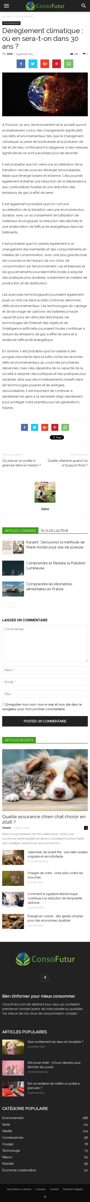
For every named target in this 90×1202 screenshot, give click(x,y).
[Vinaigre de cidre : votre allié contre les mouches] (13, 878)
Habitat (7, 1131)
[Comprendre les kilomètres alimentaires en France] (13, 589)
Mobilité (8, 1163)
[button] (84, 6)
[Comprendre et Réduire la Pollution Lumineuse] (13, 568)
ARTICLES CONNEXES (20, 531)
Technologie (11, 1150)
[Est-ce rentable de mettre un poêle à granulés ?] (13, 1088)
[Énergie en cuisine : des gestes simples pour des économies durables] (13, 921)
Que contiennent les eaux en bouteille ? (55, 1042)
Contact (54, 1189)
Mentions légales (73, 1189)
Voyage (7, 1144)
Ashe (9, 53)
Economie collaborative (19, 1170)
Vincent (6, 827)
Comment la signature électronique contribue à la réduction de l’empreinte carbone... (55, 898)
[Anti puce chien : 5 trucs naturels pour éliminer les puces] (13, 1068)
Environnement (12, 1118)
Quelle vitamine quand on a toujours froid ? (68, 463)
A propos (40, 1189)
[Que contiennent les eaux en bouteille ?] (13, 1047)
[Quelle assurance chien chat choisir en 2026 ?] (45, 780)
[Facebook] (45, 977)
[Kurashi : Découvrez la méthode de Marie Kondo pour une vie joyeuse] (13, 547)
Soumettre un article (19, 1189)
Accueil (6, 16)
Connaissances (24, 16)
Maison (7, 1157)
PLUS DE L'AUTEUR (54, 531)
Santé (6, 1124)
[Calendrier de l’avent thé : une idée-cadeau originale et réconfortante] (13, 857)
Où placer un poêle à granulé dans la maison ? (21, 463)
